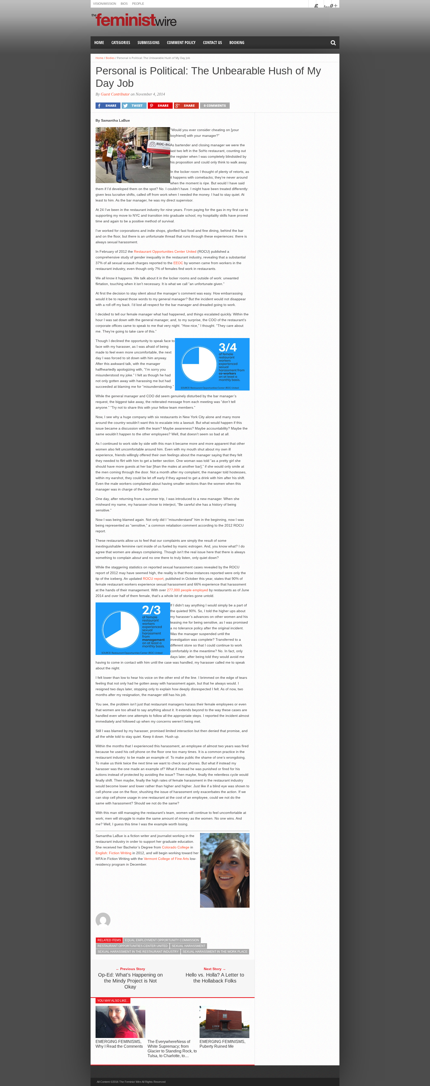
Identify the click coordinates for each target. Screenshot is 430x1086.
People (138, 3)
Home (99, 42)
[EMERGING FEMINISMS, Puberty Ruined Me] (224, 1037)
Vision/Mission (104, 3)
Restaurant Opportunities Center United (165, 251)
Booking (236, 42)
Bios (124, 3)
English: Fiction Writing (113, 853)
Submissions (149, 42)
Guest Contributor (115, 94)
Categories (120, 42)
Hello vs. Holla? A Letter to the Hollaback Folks (215, 978)
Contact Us (212, 42)
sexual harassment (188, 946)
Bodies (110, 58)
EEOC (178, 263)
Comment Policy (181, 42)
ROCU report (153, 579)
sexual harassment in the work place (215, 951)
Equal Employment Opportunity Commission (162, 940)
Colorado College (175, 847)
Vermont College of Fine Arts (166, 859)
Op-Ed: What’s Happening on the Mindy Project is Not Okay (130, 980)
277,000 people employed (187, 590)
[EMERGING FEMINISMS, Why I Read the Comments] (120, 1037)
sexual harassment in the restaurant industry (138, 951)
